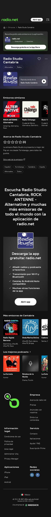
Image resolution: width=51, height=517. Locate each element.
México (27, 495)
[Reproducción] (44, 81)
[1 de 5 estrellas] (5, 142)
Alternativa (9, 67)
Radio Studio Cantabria (29, 83)
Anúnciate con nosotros (36, 411)
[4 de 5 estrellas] (16, 142)
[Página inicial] (4, 27)
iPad (6, 477)
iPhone (7, 472)
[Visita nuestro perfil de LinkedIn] (32, 474)
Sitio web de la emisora (13, 160)
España (42, 167)
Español (8, 167)
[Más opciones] (46, 58)
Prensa (33, 405)
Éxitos (19, 67)
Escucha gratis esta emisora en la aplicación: (24, 34)
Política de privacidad (8, 443)
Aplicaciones (35, 439)
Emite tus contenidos (34, 418)
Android (7, 482)
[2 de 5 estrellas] (9, 142)
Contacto (33, 434)
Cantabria (31, 167)
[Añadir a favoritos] (39, 59)
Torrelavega (19, 167)
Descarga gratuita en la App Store (25, 47)
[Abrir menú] (47, 19)
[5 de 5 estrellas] (20, 142)
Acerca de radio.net (38, 400)
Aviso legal (8, 449)
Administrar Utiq (11, 454)
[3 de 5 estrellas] (13, 142)
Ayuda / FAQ (35, 443)
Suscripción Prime (37, 448)
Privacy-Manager (11, 459)
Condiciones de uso (12, 437)
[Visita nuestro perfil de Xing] (38, 474)
